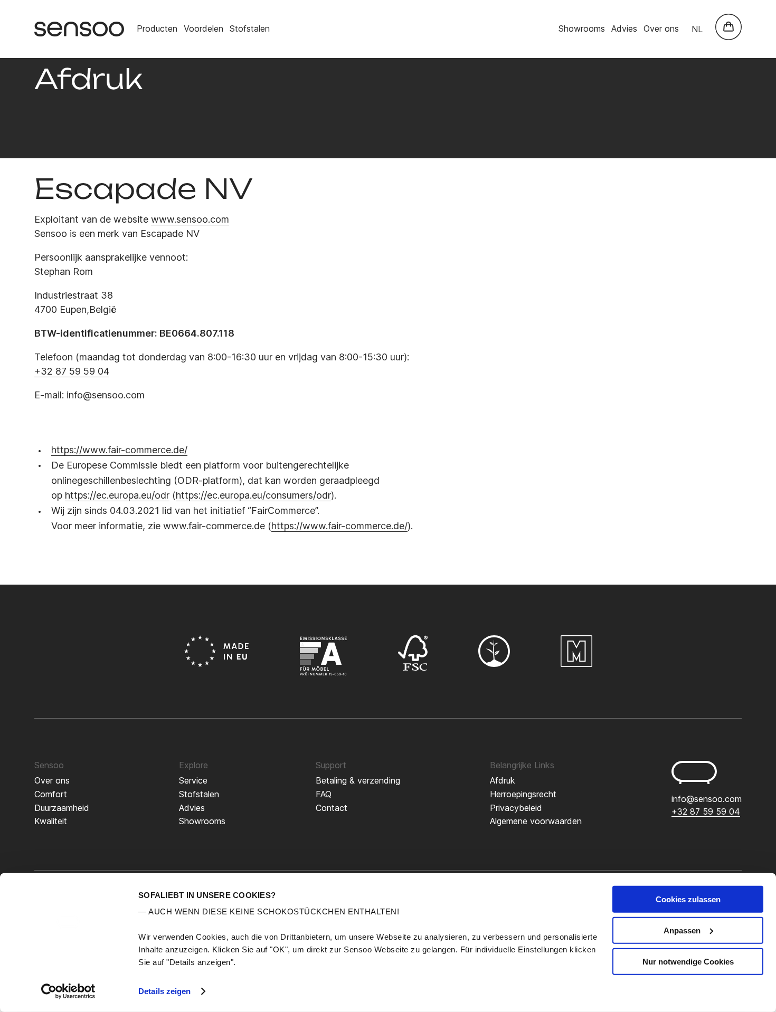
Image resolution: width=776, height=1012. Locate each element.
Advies (624, 28)
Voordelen (203, 28)
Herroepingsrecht (523, 794)
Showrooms (582, 28)
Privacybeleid (516, 808)
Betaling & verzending (358, 780)
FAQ (324, 794)
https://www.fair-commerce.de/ (119, 449)
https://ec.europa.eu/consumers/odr (253, 495)
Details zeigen (164, 991)
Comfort (50, 794)
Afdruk (502, 780)
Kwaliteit (50, 821)
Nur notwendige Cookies (688, 961)
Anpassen (682, 930)
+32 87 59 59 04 (71, 371)
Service (193, 780)
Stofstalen (250, 28)
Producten (157, 28)
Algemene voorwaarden (536, 821)
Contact (331, 808)
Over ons (661, 28)
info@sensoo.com (706, 799)
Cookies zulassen (688, 899)
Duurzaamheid (61, 808)
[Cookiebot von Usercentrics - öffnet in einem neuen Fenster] (68, 991)
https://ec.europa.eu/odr (117, 495)
